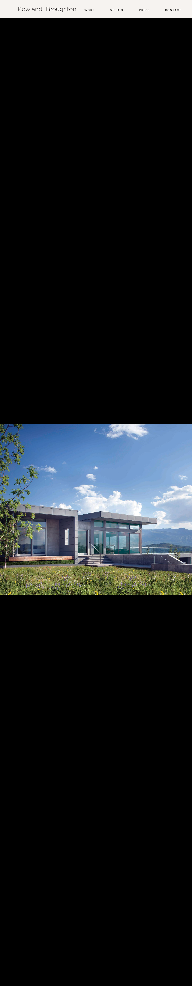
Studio (116, 9)
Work (89, 9)
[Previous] (6, 509)
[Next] (185, 509)
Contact (173, 9)
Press (144, 9)
